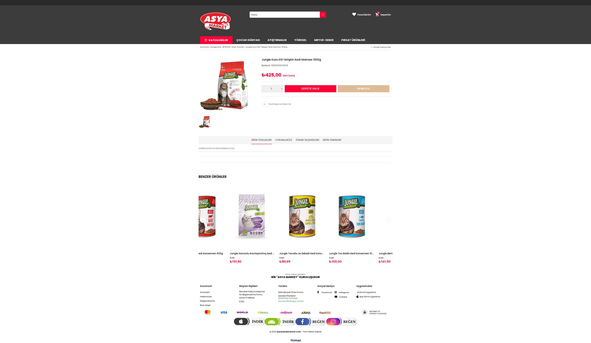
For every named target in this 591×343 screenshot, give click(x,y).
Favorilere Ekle (217, 223)
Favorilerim (364, 14)
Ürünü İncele (228, 223)
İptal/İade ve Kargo (288, 298)
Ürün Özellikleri (261, 140)
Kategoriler (218, 40)
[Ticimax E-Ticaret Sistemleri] (295, 340)
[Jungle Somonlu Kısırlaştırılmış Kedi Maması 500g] (217, 216)
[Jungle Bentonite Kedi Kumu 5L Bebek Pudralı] (366, 216)
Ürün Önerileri (332, 140)
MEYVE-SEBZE (324, 40)
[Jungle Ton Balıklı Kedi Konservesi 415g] (317, 216)
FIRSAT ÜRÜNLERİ (353, 40)
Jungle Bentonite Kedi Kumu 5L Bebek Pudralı (366, 253)
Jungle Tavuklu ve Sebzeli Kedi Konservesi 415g (267, 253)
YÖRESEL (300, 40)
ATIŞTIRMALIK (277, 40)
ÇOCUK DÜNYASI (248, 40)
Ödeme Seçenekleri (307, 140)
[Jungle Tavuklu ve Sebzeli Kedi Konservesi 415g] (267, 216)
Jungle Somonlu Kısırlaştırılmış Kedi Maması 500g (217, 253)
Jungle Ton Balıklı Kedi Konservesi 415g (317, 253)
